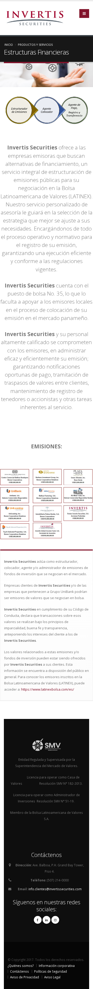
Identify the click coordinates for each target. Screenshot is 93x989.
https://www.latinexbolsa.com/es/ (47, 689)
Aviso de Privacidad (24, 977)
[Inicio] (37, 17)
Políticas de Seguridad (50, 971)
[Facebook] (38, 920)
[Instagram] (55, 920)
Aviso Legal (52, 977)
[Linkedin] (46, 920)
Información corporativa (57, 966)
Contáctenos (19, 971)
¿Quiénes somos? (21, 966)
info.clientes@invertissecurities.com (55, 889)
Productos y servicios (35, 45)
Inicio (8, 45)
